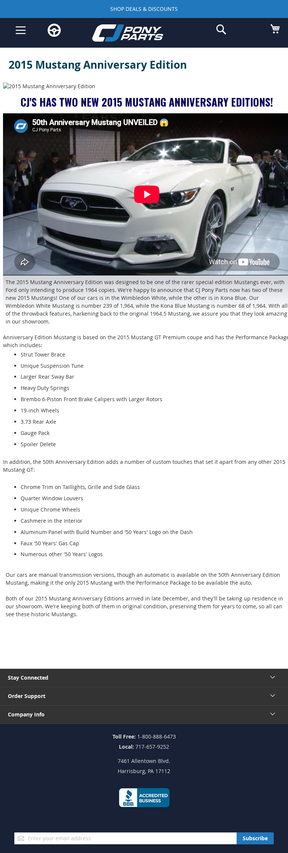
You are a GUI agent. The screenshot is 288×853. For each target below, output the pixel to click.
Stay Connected (28, 677)
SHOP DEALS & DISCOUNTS (144, 8)
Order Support (26, 696)
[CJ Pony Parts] (138, 34)
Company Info (26, 714)
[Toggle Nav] (21, 30)
